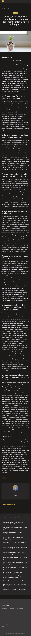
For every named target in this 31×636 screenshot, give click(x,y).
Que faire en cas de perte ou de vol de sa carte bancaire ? (15, 585)
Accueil (3, 8)
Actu (8, 8)
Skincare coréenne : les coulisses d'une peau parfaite (15, 528)
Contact (3, 626)
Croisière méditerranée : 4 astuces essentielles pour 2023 (12, 533)
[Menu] (27, 1)
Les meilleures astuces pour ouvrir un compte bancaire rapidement (15, 563)
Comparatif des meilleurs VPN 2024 (12, 572)
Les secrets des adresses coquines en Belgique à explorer (13, 538)
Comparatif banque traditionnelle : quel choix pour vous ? (15, 568)
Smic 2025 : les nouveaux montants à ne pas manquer (14, 543)
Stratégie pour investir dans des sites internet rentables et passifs (15, 548)
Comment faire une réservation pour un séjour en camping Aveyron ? (13, 576)
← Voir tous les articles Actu (9, 504)
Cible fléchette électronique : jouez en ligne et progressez (15, 558)
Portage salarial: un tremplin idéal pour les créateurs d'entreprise (14, 553)
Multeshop (5, 605)
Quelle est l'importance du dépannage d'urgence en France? (13, 523)
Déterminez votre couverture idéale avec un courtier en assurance (14, 590)
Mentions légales (6, 624)
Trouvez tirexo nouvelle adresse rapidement (15, 581)
